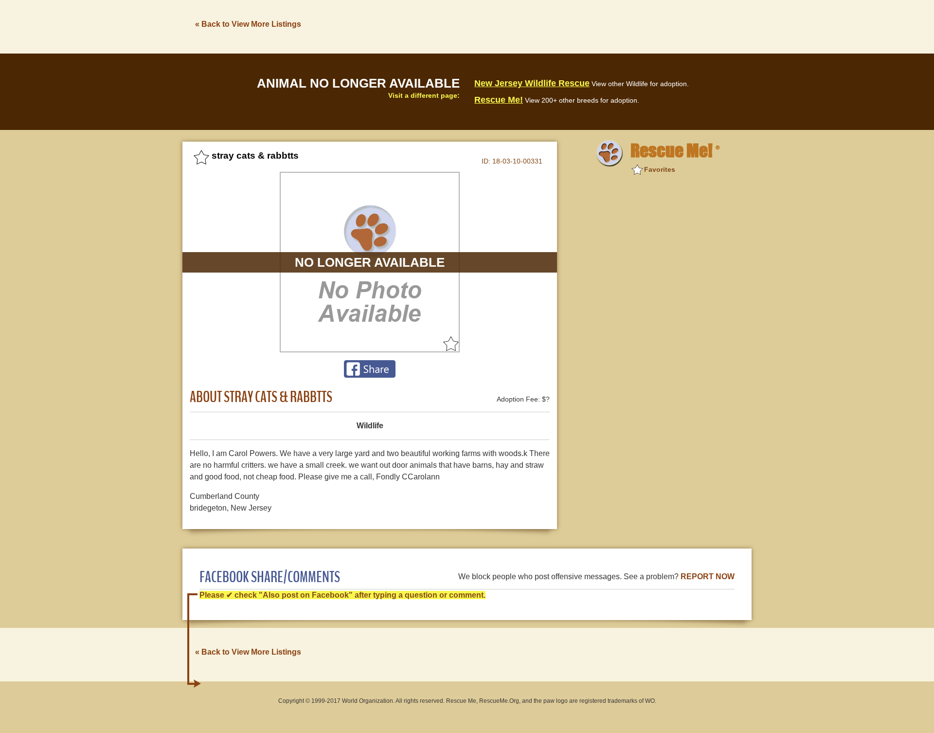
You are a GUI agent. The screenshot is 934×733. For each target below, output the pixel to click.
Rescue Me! (498, 100)
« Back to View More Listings (248, 24)
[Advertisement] (574, 26)
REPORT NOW (708, 576)
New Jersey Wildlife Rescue (532, 83)
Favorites (659, 169)
